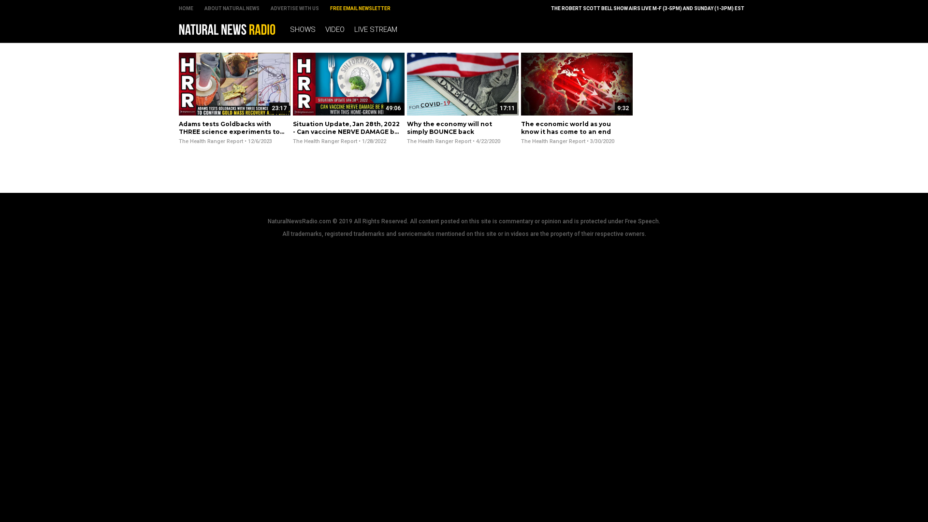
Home (186, 8)
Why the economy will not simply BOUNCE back (449, 127)
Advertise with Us (295, 8)
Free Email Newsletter (360, 8)
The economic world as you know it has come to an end (566, 127)
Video (335, 29)
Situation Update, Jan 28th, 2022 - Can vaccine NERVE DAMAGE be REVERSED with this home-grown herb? (346, 135)
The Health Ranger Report (211, 141)
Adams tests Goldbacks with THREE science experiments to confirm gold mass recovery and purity (231, 135)
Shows (303, 29)
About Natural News (232, 8)
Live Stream (375, 29)
